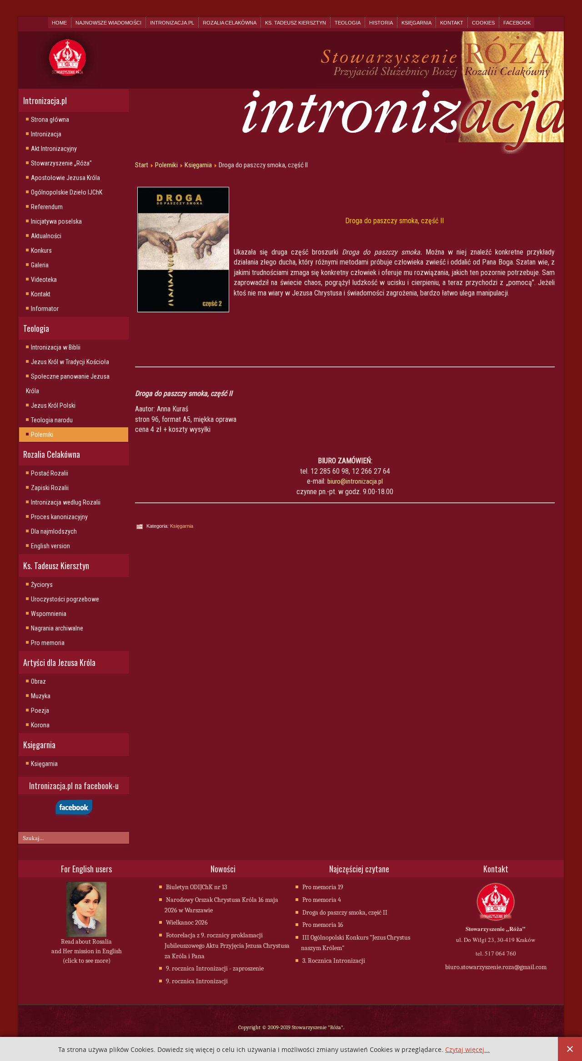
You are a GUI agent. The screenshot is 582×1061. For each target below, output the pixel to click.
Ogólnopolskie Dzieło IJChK (66, 192)
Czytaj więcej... (467, 1050)
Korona (40, 725)
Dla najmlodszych (54, 531)
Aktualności (46, 236)
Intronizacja (46, 134)
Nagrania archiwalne (57, 628)
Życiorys (42, 584)
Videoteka (44, 279)
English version (50, 546)
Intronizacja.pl (172, 22)
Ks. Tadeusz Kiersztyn (295, 22)
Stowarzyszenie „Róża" (61, 163)
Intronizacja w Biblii (55, 347)
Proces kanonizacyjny (59, 516)
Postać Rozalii (49, 473)
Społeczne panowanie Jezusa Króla (68, 384)
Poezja (40, 710)
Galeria (40, 265)
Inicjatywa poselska (56, 221)
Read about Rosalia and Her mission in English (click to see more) (86, 951)
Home (59, 22)
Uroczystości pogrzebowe (65, 599)
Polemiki (42, 434)
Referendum (47, 206)
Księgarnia (416, 22)
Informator (45, 308)
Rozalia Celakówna (229, 22)
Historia (381, 22)
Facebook (517, 22)
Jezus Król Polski (53, 405)
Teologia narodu (52, 420)
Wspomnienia (48, 613)
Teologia (348, 22)
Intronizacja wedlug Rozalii (65, 502)
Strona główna (50, 119)
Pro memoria (48, 642)
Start (141, 165)
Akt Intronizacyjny (54, 148)
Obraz (38, 681)
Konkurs (41, 250)
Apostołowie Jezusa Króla (65, 177)
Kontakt (451, 22)
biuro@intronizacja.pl (355, 481)
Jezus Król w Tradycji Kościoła (70, 361)
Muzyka (40, 696)
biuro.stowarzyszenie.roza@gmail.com (496, 967)
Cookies (483, 22)
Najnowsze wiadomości (108, 22)
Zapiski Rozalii (50, 487)
